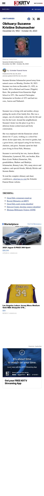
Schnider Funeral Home (18, 70)
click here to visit (20, 179)
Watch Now (38, 3)
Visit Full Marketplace (34, 224)
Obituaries (9, 18)
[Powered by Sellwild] (38, 346)
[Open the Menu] (4, 3)
